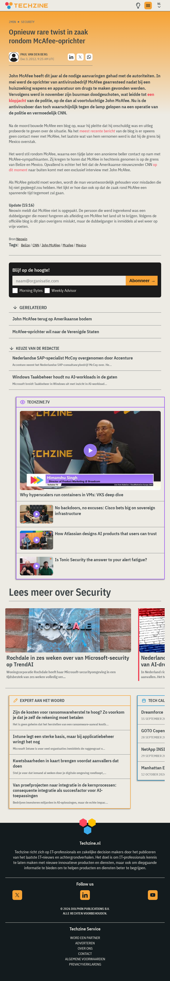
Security (28, 22)
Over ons (85, 948)
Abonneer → (142, 280)
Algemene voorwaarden (85, 959)
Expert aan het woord (42, 700)
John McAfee (51, 245)
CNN (36, 245)
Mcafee (68, 245)
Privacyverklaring (85, 964)
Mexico (81, 245)
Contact (85, 953)
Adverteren (85, 943)
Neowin (21, 239)
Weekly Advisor (64, 290)
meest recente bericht (97, 130)
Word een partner (85, 937)
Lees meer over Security (60, 591)
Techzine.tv (38, 402)
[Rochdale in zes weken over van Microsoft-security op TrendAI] (68, 630)
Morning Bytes (31, 290)
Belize (25, 245)
